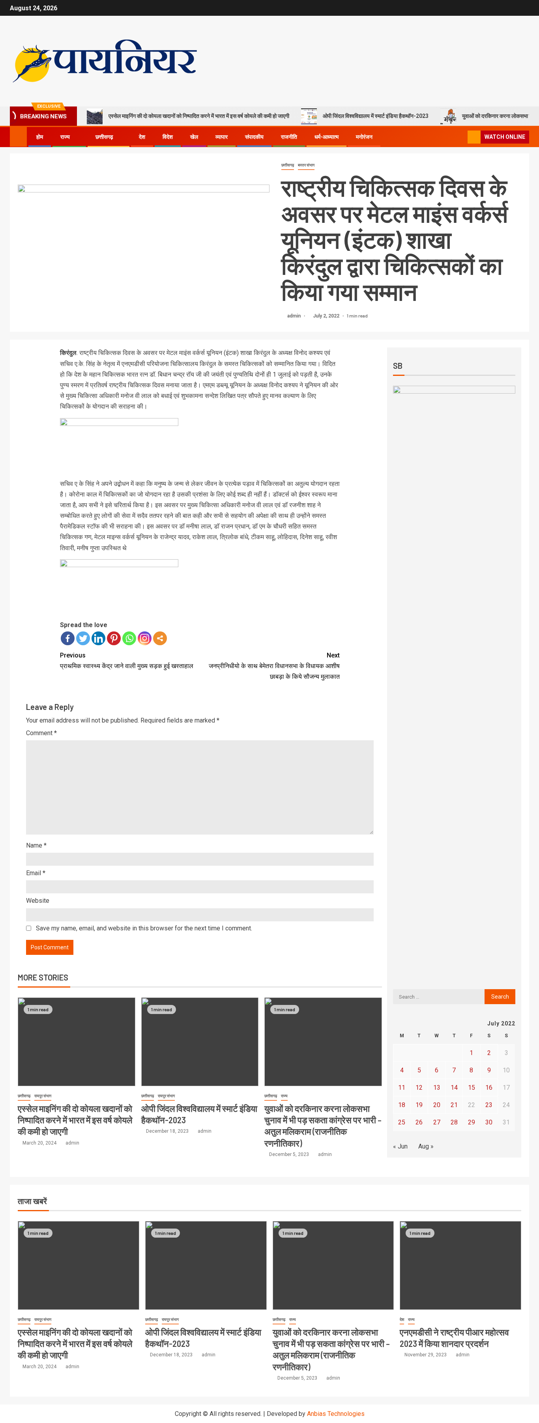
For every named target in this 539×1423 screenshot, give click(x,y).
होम (39, 137)
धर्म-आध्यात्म (326, 137)
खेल (194, 137)
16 (488, 1087)
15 (471, 1087)
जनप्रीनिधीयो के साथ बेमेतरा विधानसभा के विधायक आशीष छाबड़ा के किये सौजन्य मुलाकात (274, 666)
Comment (41, 733)
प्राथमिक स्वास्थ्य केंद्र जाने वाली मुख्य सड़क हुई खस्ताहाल (126, 661)
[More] (160, 638)
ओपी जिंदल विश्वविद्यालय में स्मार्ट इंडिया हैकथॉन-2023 (376, 116)
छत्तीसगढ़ (104, 137)
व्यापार (221, 137)
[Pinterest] (114, 638)
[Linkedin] (98, 638)
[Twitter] (83, 638)
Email (35, 873)
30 (488, 1122)
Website (37, 900)
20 (436, 1105)
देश (142, 137)
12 (419, 1087)
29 (471, 1122)
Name (36, 845)
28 (454, 1122)
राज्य (65, 137)
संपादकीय (254, 137)
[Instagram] (145, 638)
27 (436, 1122)
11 (401, 1087)
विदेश (168, 137)
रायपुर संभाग (42, 1096)
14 (454, 1087)
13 (436, 1087)
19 (419, 1105)
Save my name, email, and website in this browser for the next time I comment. (144, 928)
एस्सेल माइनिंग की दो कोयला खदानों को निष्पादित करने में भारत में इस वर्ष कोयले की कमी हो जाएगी (199, 116)
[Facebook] (68, 638)
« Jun (400, 1146)
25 (401, 1122)
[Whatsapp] (129, 638)
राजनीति (289, 137)
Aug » (426, 1146)
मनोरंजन (364, 137)
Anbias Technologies (336, 1413)
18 (401, 1105)
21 (454, 1105)
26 (419, 1122)
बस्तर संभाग (306, 165)
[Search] (461, 137)
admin (294, 316)
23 (488, 1105)
